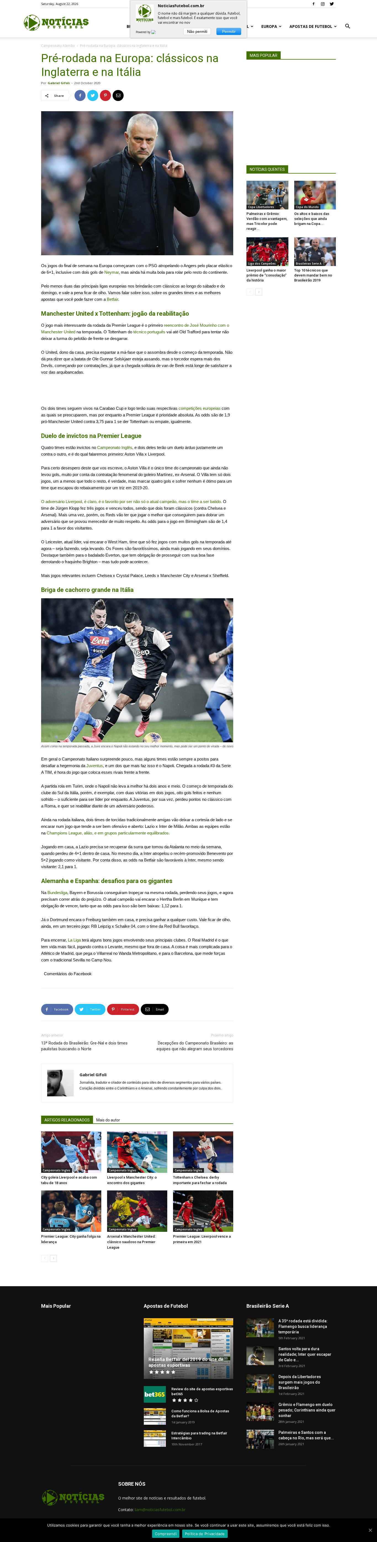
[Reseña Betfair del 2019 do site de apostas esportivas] (188, 1348)
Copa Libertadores (261, 207)
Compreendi (166, 1534)
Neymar (111, 272)
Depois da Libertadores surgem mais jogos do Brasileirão (299, 1382)
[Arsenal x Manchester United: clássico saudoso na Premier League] (137, 1211)
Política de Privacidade (205, 1534)
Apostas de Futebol (311, 26)
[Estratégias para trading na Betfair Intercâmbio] (155, 1438)
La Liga (74, 940)
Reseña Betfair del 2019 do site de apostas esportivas (186, 1362)
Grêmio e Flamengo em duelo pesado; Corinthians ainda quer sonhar (307, 1410)
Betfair (112, 299)
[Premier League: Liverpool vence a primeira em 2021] (203, 1211)
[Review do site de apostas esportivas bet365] (155, 1394)
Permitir (229, 31)
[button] (347, 27)
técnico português (149, 331)
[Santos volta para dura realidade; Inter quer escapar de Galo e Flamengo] (260, 1355)
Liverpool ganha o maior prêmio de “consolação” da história (266, 275)
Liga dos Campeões (262, 263)
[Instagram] (322, 4)
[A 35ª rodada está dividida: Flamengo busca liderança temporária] (260, 1327)
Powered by (143, 32)
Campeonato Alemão (58, 45)
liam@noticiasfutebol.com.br (160, 1509)
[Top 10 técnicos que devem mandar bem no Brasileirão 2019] (315, 251)
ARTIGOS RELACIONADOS (67, 1120)
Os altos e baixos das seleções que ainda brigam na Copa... (311, 219)
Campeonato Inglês (114, 447)
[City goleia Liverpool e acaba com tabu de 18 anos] (71, 1152)
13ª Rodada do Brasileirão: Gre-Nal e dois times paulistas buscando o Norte (84, 1046)
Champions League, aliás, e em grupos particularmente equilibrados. (108, 833)
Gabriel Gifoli (59, 83)
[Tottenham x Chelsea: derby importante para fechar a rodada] (203, 1152)
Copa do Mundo (307, 207)
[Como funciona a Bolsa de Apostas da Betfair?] (155, 1416)
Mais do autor (108, 1120)
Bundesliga (56, 892)
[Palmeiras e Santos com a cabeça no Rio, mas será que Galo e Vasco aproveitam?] (260, 1439)
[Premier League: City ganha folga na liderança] (71, 1211)
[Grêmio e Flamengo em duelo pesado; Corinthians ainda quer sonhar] (260, 1411)
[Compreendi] (370, 1530)
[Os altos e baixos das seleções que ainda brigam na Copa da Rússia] (315, 195)
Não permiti (197, 31)
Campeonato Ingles (56, 1170)
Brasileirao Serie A (309, 263)
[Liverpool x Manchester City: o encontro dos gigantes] (137, 1152)
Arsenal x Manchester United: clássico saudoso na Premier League (131, 1241)
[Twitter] (332, 4)
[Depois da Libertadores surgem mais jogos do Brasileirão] (260, 1383)
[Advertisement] (137, 391)
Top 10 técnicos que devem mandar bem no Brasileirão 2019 (313, 275)
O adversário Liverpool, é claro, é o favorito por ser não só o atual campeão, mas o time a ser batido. (131, 501)
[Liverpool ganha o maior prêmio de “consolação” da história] (267, 251)
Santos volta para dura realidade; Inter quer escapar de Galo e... (304, 1354)
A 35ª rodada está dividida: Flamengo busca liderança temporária (303, 1326)
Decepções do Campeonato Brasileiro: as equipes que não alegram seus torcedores (194, 1046)
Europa (269, 26)
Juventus (94, 765)
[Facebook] (313, 4)
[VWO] (156, 32)
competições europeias (200, 408)
